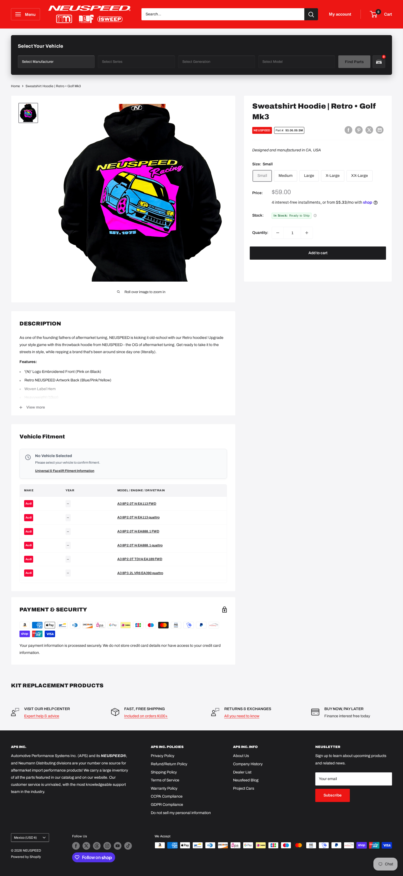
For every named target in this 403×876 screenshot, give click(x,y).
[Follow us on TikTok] (128, 846)
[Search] (311, 14)
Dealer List (242, 772)
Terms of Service (165, 780)
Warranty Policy (164, 788)
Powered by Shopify (26, 857)
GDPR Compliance (167, 805)
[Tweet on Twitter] (369, 130)
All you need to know (241, 716)
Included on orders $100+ (146, 716)
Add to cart (317, 253)
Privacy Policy (162, 756)
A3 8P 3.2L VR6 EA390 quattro (140, 573)
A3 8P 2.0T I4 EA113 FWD (136, 504)
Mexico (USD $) (25, 837)
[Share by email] (380, 130)
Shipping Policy (164, 772)
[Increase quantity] (307, 233)
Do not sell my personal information (181, 813)
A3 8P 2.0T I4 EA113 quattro (138, 517)
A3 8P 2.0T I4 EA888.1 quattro (140, 545)
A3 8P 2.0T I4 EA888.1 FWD (138, 531)
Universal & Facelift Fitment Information (64, 470)
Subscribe (332, 795)
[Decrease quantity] (277, 233)
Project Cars (243, 788)
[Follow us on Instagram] (107, 846)
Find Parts (354, 62)
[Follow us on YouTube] (117, 846)
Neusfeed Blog (246, 780)
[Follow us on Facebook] (76, 846)
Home (15, 86)
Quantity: (260, 233)
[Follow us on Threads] (97, 846)
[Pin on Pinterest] (359, 130)
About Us (241, 756)
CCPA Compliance (167, 796)
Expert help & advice (41, 716)
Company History (248, 764)
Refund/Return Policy (169, 764)
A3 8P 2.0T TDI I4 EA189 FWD (139, 559)
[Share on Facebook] (348, 130)
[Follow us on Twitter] (86, 846)
